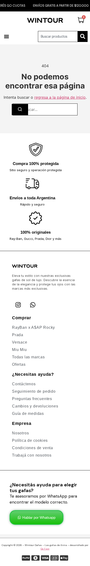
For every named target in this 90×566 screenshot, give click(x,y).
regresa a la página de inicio (60, 97)
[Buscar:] (45, 109)
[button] (6, 36)
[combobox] (58, 36)
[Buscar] (20, 109)
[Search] (83, 36)
